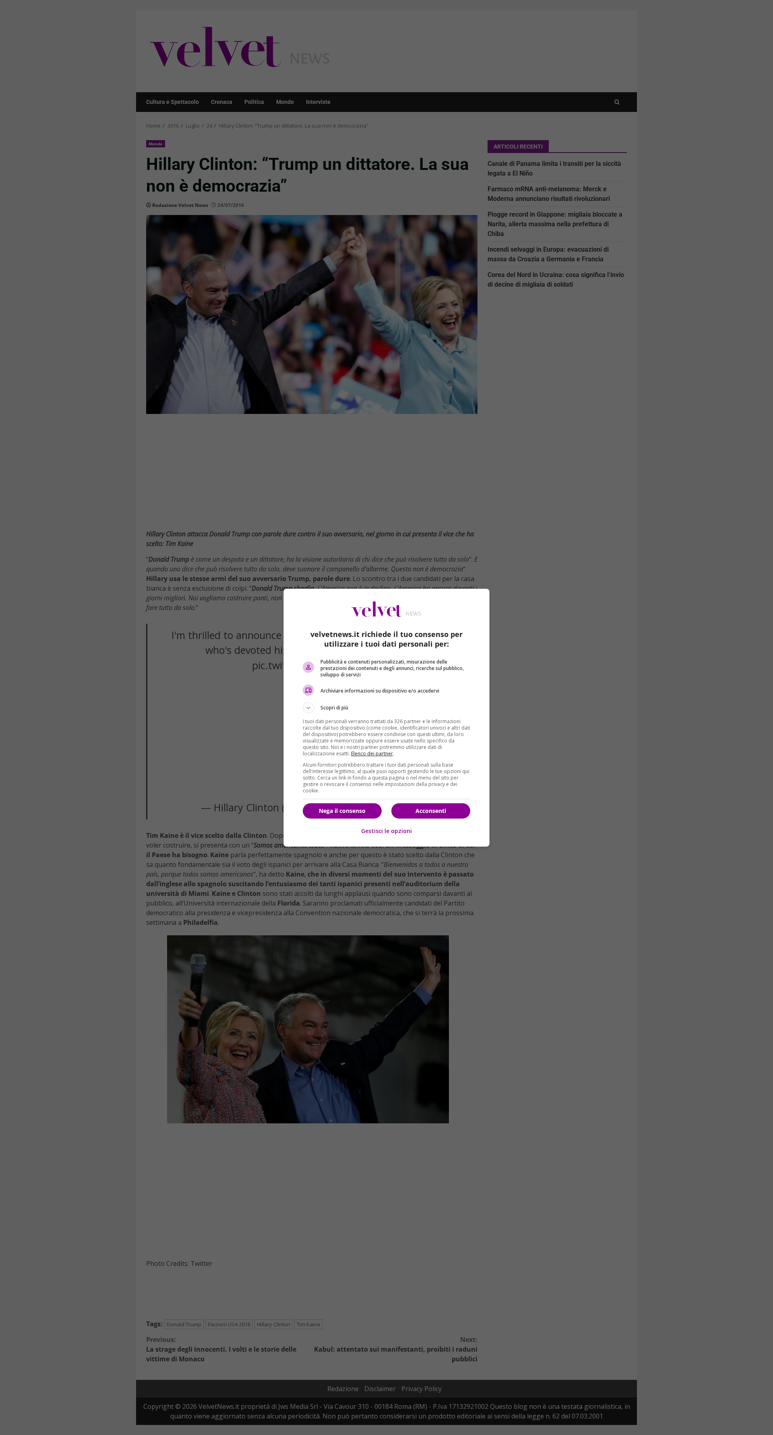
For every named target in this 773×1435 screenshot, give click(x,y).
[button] (386, 707)
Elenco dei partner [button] (372, 753)
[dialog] (386, 718)
